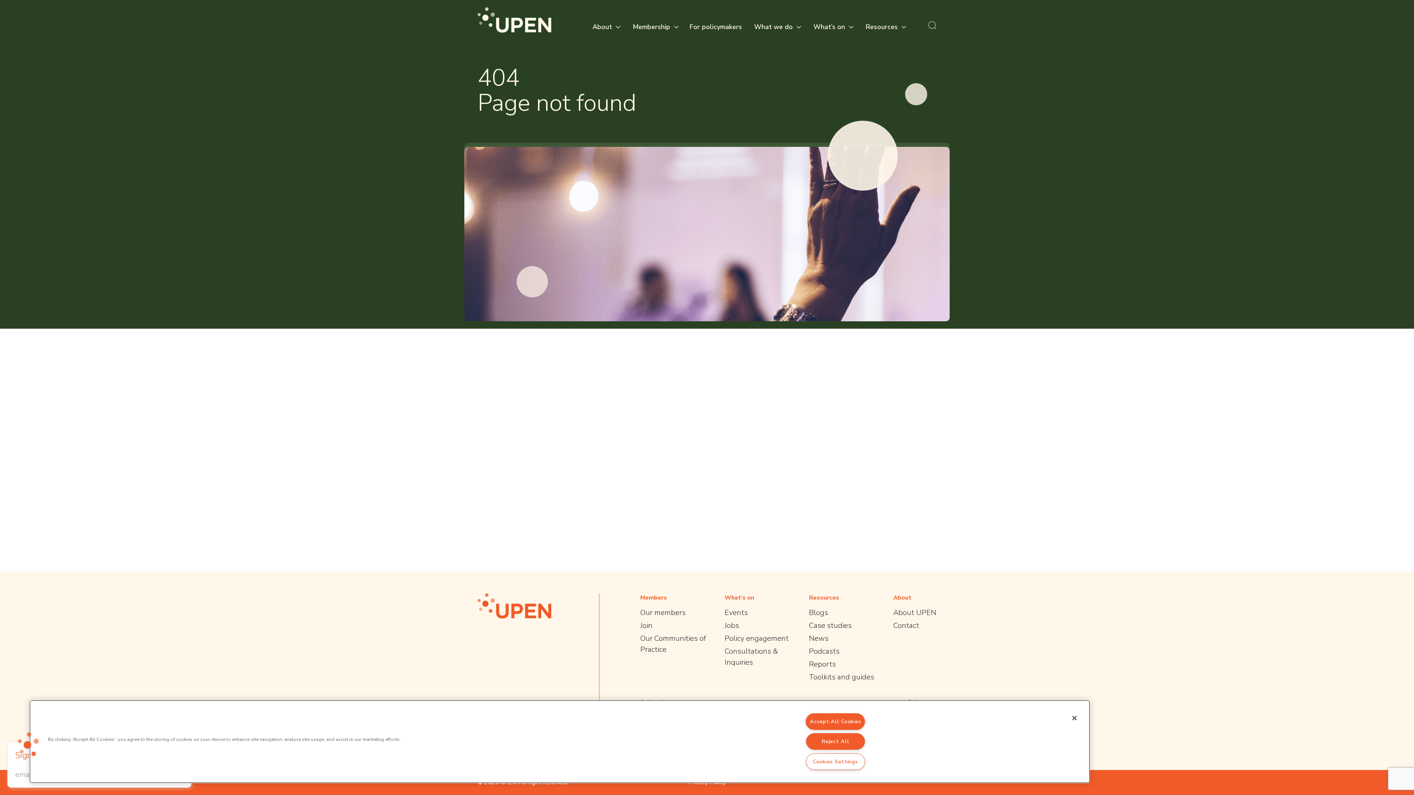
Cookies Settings (835, 761)
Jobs (732, 625)
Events (736, 613)
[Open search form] (932, 25)
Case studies (830, 625)
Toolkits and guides (841, 677)
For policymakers (716, 26)
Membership (651, 26)
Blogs (818, 613)
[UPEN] (514, 20)
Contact (906, 625)
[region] (559, 741)
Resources (882, 26)
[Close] (1074, 718)
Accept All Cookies (835, 721)
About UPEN (914, 613)
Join (646, 625)
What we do (773, 26)
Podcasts (824, 651)
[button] (28, 744)
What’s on (829, 26)
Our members (663, 613)
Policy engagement (757, 638)
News (819, 638)
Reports (822, 664)
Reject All (835, 741)
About (602, 26)
